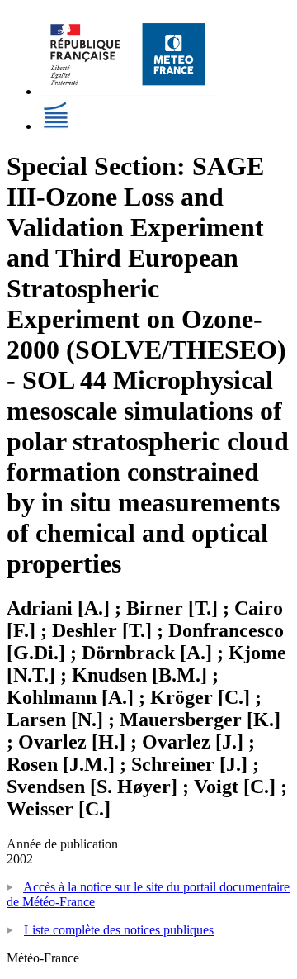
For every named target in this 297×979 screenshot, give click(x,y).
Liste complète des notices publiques (119, 930)
